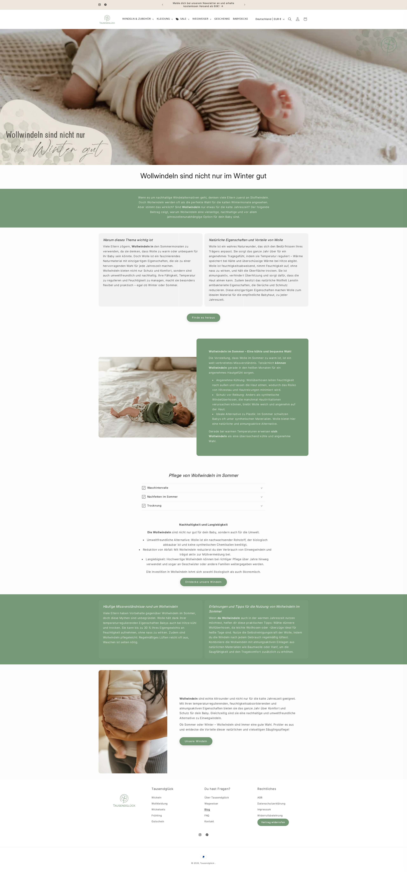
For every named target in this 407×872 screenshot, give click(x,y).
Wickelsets (158, 809)
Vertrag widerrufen (273, 822)
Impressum (264, 809)
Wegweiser (211, 803)
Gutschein (158, 821)
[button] (290, 19)
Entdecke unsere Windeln (203, 581)
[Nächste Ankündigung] (244, 4)
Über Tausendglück (216, 797)
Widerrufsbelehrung (270, 815)
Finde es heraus (203, 317)
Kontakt (209, 821)
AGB (259, 797)
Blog (207, 809)
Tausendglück (207, 863)
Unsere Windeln (196, 741)
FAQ (206, 815)
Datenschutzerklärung (271, 803)
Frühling (157, 815)
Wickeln (157, 797)
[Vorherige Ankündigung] (162, 4)
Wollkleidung (160, 803)
